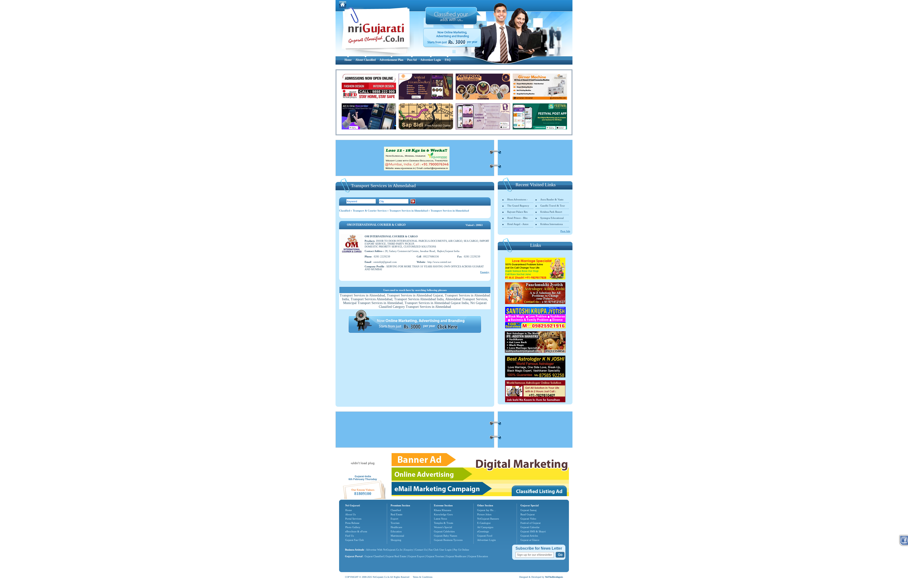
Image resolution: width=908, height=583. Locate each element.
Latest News (440, 518)
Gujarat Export (416, 556)
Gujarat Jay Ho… (486, 510)
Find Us (349, 535)
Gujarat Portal (353, 556)
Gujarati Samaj (528, 510)
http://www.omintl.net (439, 262)
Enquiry (484, 272)
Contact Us (421, 549)
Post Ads (565, 231)
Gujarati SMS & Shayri (533, 531)
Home (348, 60)
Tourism (395, 522)
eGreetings (483, 531)
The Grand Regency (518, 205)
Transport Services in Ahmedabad (408, 210)
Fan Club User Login (440, 549)
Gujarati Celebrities (444, 531)
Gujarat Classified (374, 556)
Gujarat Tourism (435, 556)
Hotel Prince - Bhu (517, 217)
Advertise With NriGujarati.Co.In (384, 549)
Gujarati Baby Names (445, 535)
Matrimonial (397, 535)
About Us (350, 514)
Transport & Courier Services (370, 210)
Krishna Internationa (551, 224)
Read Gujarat (527, 514)
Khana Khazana (442, 510)
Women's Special (443, 527)
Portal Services (353, 518)
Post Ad (412, 60)
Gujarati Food (484, 535)
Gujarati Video (528, 518)
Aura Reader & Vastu (551, 199)
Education (396, 531)
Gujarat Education (478, 556)
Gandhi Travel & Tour (552, 205)
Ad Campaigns (485, 527)
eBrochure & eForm (356, 531)
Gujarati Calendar (530, 527)
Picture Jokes (484, 514)
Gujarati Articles (529, 535)
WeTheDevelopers (554, 577)
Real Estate (396, 514)
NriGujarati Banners (488, 518)
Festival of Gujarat (530, 522)
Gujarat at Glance (529, 540)
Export (394, 518)
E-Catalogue (484, 522)
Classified (344, 210)
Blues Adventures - (517, 199)
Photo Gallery (352, 527)
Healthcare (396, 527)
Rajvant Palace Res (517, 211)
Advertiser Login (430, 60)
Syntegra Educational (552, 217)
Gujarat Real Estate (396, 556)
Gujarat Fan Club (354, 540)
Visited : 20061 (474, 225)
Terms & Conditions (422, 577)
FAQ (447, 60)
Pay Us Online (461, 549)
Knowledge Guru (443, 514)
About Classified (365, 60)
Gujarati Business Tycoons (448, 540)
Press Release (352, 522)
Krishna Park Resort (551, 211)
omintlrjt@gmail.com (385, 262)
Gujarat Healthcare (456, 556)
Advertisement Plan (391, 60)
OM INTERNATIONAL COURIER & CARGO (376, 224)
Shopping (396, 540)
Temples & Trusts (443, 522)
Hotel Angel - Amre (517, 224)
